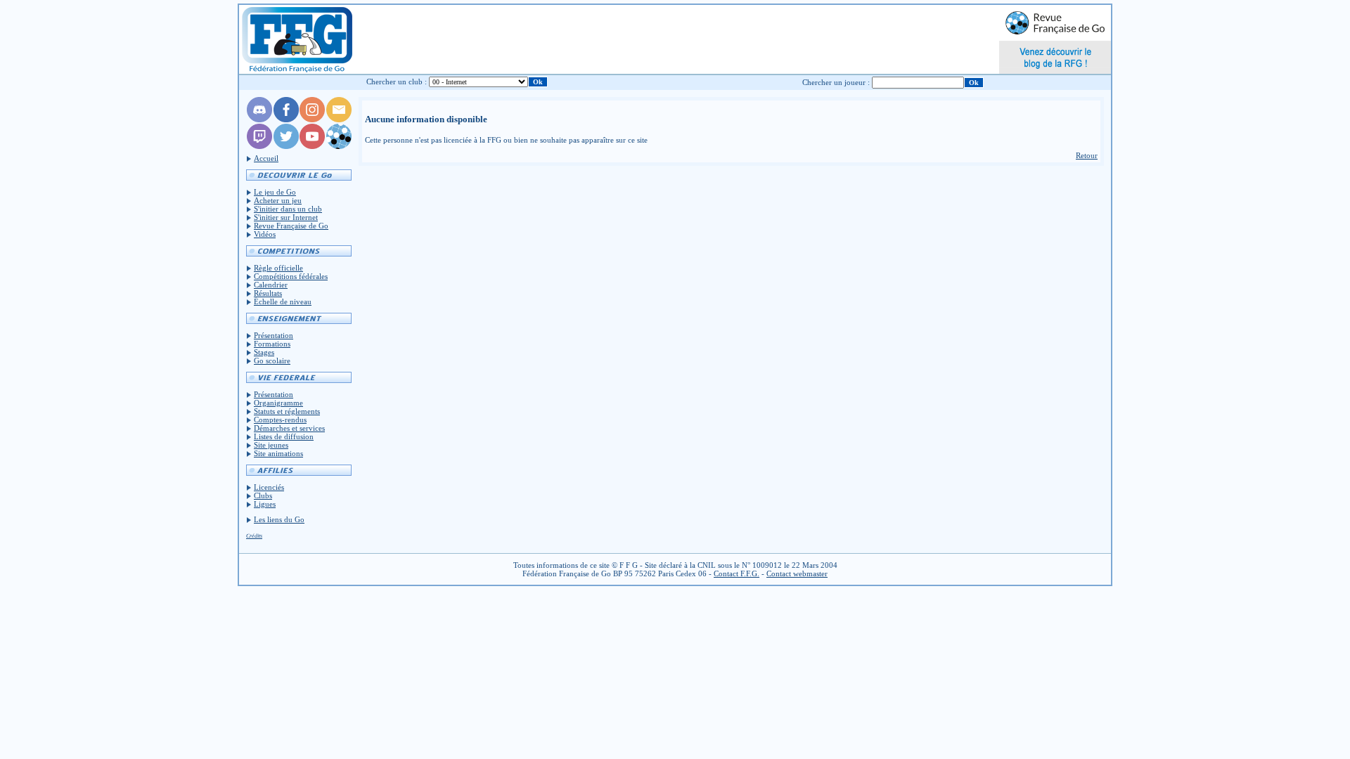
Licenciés (269, 487)
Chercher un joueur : (836, 82)
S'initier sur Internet (286, 217)
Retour (1087, 155)
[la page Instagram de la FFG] (312, 119)
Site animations (278, 453)
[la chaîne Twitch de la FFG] (259, 146)
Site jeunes (271, 445)
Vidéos (265, 234)
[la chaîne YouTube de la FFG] (312, 146)
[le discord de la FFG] (259, 119)
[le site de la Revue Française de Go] (339, 146)
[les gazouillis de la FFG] (286, 146)
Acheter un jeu (278, 200)
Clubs (263, 495)
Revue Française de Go (291, 225)
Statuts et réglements (287, 411)
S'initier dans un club (288, 209)
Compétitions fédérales (291, 276)
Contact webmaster (797, 573)
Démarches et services (289, 428)
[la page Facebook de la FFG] (286, 119)
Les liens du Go (279, 519)
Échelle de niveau (282, 301)
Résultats (268, 293)
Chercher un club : (396, 81)
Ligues (265, 504)
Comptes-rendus (280, 419)
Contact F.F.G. (736, 573)
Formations (272, 343)
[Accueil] (296, 39)
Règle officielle (278, 268)
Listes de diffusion (284, 436)
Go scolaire (272, 360)
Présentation (273, 335)
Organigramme (278, 402)
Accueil (266, 158)
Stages (264, 352)
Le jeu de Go (275, 192)
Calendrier (271, 284)
